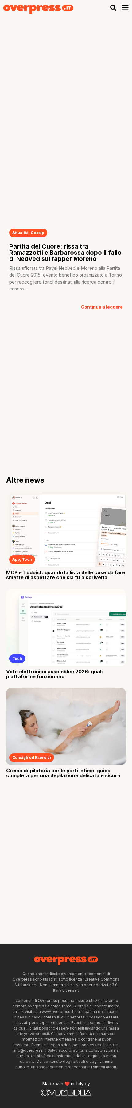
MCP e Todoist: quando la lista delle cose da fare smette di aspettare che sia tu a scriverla (65, 574)
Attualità (20, 232)
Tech (27, 559)
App (16, 559)
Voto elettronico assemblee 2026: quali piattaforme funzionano (54, 674)
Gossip (37, 232)
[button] (113, 8)
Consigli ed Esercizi (31, 757)
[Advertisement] (66, 85)
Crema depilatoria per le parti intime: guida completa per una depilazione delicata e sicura (63, 773)
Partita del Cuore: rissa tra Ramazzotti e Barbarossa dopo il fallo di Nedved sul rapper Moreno (65, 252)
